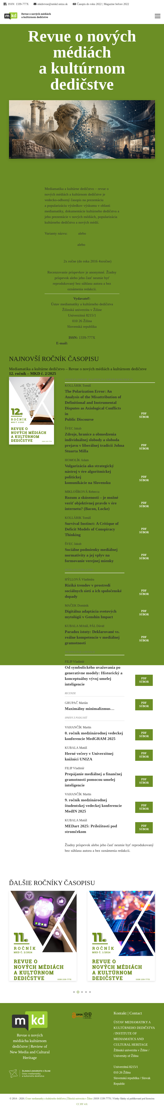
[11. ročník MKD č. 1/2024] (43, 936)
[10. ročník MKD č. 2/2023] (121, 936)
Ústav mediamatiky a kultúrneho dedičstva (46, 1098)
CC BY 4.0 (81, 1104)
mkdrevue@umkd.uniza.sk (88, 343)
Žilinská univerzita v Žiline (79, 1098)
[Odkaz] (27, 16)
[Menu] (157, 16)
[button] (74, 992)
